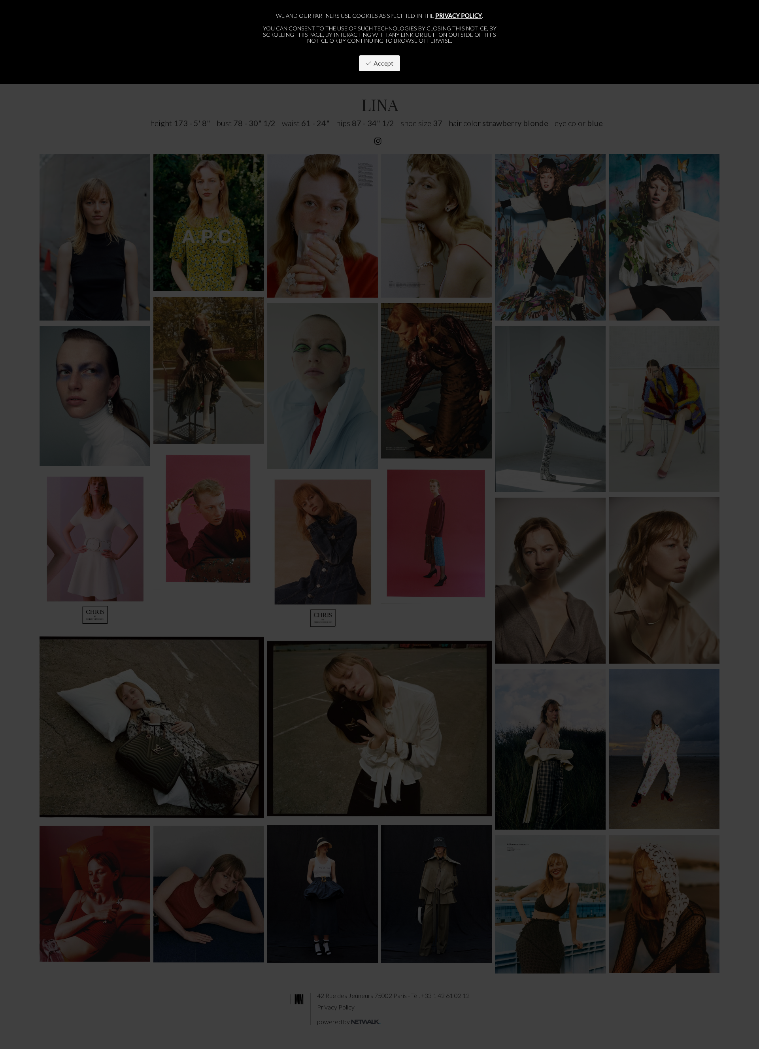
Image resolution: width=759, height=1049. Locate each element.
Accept (382, 63)
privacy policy (458, 15)
